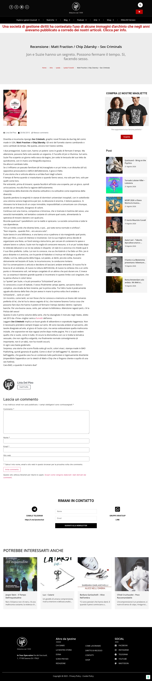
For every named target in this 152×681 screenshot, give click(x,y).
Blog (66, 20)
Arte (95, 20)
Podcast (80, 20)
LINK (118, 520)
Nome (6, 437)
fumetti (39, 318)
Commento (8, 409)
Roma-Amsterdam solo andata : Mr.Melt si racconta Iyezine (134, 282)
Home (44, 68)
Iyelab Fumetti (69, 68)
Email (6, 446)
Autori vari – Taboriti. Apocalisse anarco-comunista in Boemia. (134, 243)
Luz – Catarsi (48, 594)
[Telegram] (22, 7)
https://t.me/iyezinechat (34, 520)
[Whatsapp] (27, 7)
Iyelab (58, 68)
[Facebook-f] (11, 7)
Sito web (7, 455)
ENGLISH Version (128, 20)
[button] (140, 4)
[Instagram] (16, 7)
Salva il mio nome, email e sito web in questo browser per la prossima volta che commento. (44, 464)
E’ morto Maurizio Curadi (135, 220)
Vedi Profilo (23, 387)
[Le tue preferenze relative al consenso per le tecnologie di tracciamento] (148, 677)
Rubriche (50, 20)
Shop (109, 20)
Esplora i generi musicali (27, 20)
